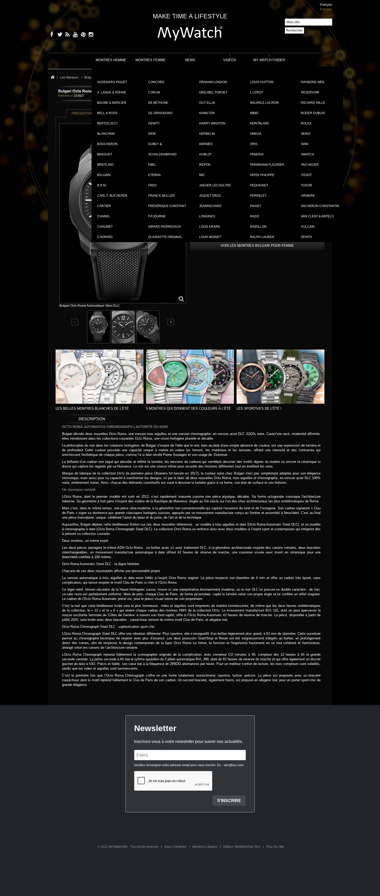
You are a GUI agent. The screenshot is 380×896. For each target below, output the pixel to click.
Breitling (105, 164)
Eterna (154, 175)
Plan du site (275, 847)
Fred (152, 185)
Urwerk (308, 195)
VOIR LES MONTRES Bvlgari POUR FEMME (257, 246)
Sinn (304, 144)
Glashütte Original (165, 237)
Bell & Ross (107, 113)
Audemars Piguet (112, 82)
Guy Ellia (207, 103)
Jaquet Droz (210, 195)
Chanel (103, 216)
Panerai (256, 154)
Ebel (152, 164)
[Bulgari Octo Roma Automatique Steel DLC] (98, 327)
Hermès (205, 144)
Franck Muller (161, 195)
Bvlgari (104, 175)
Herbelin (207, 134)
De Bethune (158, 103)
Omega (255, 134)
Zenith (306, 237)
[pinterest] (82, 35)
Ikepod (205, 164)
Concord (156, 82)
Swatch (307, 154)
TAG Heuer (310, 164)
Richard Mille (313, 103)
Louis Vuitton (261, 82)
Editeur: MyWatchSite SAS (242, 847)
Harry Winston (212, 123)
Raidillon (258, 226)
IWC (202, 175)
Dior (152, 134)
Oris (253, 144)
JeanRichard (210, 206)
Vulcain (308, 226)
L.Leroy (256, 92)
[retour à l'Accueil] (52, 77)
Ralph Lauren (262, 237)
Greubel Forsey (213, 92)
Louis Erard (209, 226)
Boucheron (107, 144)
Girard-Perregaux (164, 226)
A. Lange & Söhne (111, 92)
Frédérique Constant (167, 206)
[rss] (66, 35)
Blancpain (106, 134)
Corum (154, 92)
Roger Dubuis (313, 113)
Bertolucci (107, 123)
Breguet (104, 154)
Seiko (305, 134)
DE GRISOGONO (160, 113)
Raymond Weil (313, 82)
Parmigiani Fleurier (267, 164)
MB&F (254, 113)
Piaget (255, 206)
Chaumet (105, 226)
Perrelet (258, 195)
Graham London (213, 82)
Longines (207, 216)
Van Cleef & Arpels (317, 216)
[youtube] (74, 35)
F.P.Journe (157, 216)
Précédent (75, 322)
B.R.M (101, 185)
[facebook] (51, 35)
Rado (254, 216)
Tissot (306, 175)
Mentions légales (205, 847)
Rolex (306, 123)
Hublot (205, 154)
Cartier (104, 206)
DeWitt (154, 123)
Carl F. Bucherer (112, 195)
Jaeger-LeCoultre (215, 185)
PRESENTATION (85, 113)
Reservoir (310, 92)
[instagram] (90, 35)
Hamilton (207, 113)
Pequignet (259, 185)
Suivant (171, 322)
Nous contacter (175, 847)
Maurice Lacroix (264, 103)
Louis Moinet (210, 237)
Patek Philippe (262, 175)
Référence (65, 96)
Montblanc (260, 123)
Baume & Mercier (111, 103)
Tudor (306, 185)
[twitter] (59, 35)
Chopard (105, 237)
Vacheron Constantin (320, 206)
